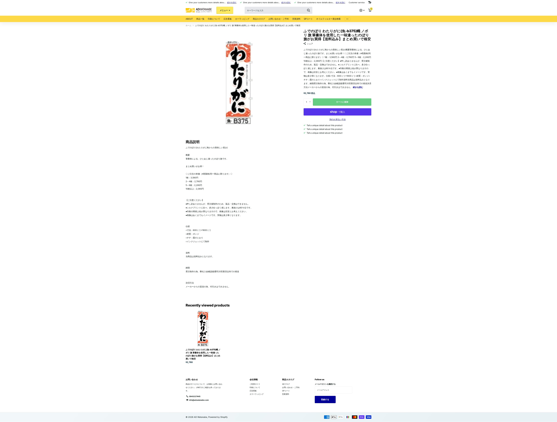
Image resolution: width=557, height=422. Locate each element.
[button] (310, 99)
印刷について (214, 19)
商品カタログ (259, 19)
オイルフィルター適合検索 (328, 19)
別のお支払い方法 (337, 119)
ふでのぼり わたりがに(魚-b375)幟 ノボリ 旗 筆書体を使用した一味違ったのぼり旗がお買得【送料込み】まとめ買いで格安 (203, 354)
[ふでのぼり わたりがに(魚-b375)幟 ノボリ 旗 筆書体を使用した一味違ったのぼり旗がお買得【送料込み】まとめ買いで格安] (203, 328)
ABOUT (189, 19)
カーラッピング (242, 19)
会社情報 (254, 379)
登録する (325, 399)
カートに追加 (342, 102)
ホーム (188, 25)
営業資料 (296, 19)
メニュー (224, 10)
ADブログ (286, 384)
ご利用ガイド (255, 384)
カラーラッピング (257, 394)
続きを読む (232, 2)
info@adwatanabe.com (199, 400)
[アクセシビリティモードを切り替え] (369, 2)
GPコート (308, 19)
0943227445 (194, 396)
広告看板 (228, 19)
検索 (308, 10)
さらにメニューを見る (347, 19)
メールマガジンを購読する (325, 384)
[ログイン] (362, 10)
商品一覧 (200, 19)
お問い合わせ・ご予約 (278, 19)
